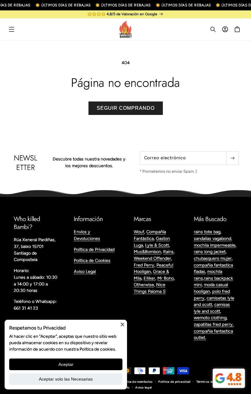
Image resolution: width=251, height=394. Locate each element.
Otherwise (144, 284)
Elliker (149, 278)
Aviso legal (143, 387)
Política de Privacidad (94, 249)
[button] (12, 29)
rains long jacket (210, 251)
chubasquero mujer (213, 258)
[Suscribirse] (232, 158)
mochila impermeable (214, 245)
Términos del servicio (211, 381)
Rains (168, 251)
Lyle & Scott (157, 245)
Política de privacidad (174, 381)
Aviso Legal (85, 271)
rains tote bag (207, 231)
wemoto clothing (210, 317)
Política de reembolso (136, 381)
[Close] (122, 324)
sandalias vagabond (212, 238)
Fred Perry (144, 265)
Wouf (139, 231)
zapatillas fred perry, (214, 324)
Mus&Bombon (147, 251)
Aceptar (65, 364)
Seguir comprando (126, 108)
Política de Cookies (92, 260)
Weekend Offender (152, 258)
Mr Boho (165, 278)
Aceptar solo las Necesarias (66, 379)
